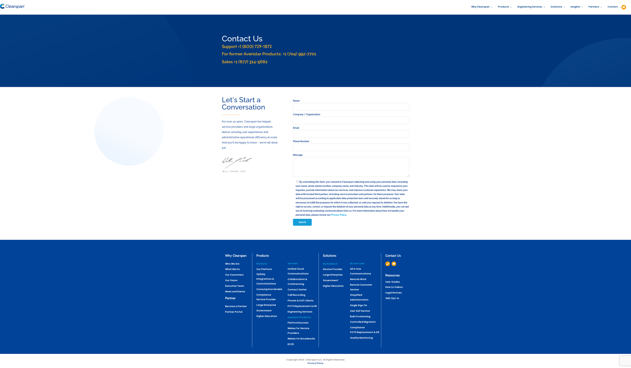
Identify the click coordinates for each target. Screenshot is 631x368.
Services (293, 263)
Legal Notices (393, 292)
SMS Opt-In (392, 298)
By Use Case (357, 263)
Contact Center (297, 289)
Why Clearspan (480, 6)
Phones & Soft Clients (301, 300)
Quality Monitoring (361, 337)
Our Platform (264, 269)
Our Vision (231, 280)
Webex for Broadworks (301, 338)
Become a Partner (236, 306)
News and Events (235, 291)
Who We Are (232, 263)
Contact (613, 6)
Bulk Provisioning (360, 316)
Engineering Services (529, 6)
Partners (594, 6)
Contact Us (393, 256)
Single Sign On (358, 305)
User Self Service (360, 311)
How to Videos (394, 287)
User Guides (392, 281)
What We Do (232, 269)
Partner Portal (233, 312)
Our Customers (234, 274)
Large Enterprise (266, 305)
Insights (575, 6)
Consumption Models (269, 289)
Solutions (556, 6)
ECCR (291, 344)
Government (264, 310)
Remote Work (358, 279)
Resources (392, 275)
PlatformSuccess (298, 322)
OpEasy (260, 274)
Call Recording (296, 295)
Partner (230, 298)
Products (503, 6)
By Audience (330, 263)
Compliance (263, 294)
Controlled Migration (363, 322)
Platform (261, 263)
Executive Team (234, 286)
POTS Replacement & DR (302, 306)
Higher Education (266, 316)
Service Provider (266, 299)
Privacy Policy (338, 215)
